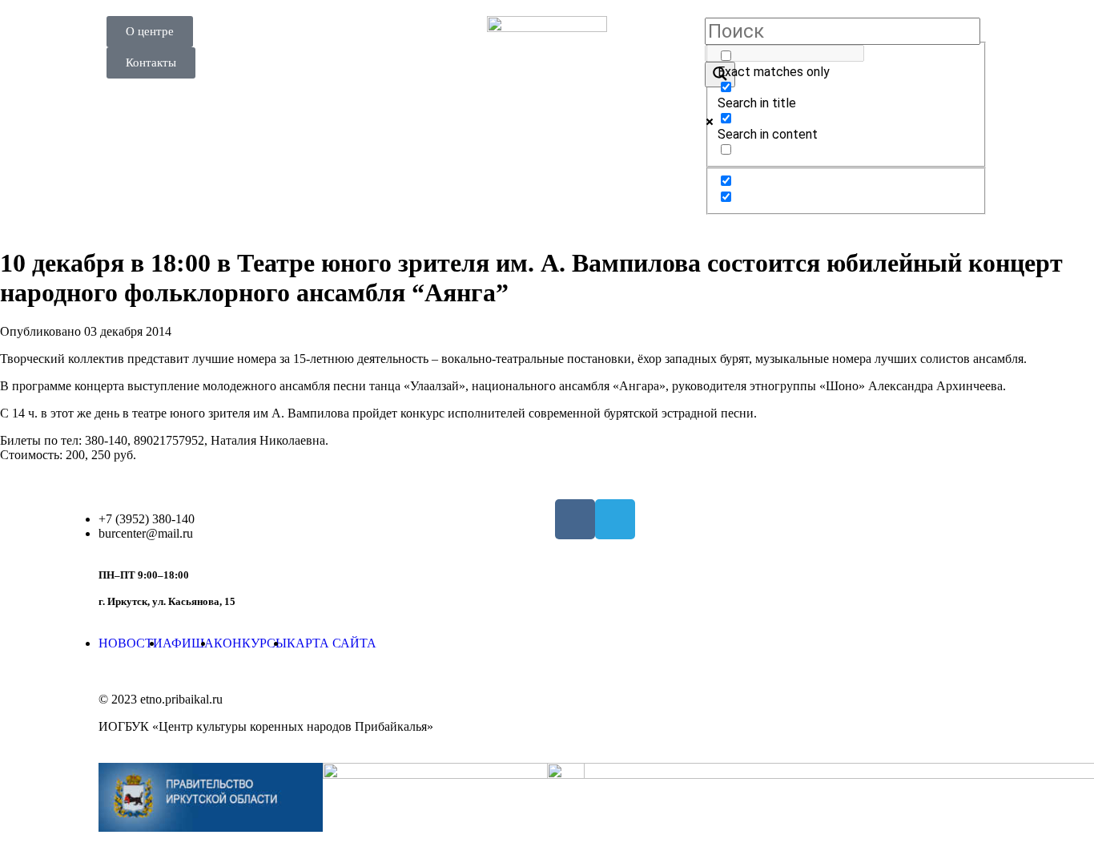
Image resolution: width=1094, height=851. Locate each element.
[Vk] (575, 519)
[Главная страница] (547, 76)
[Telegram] (615, 519)
